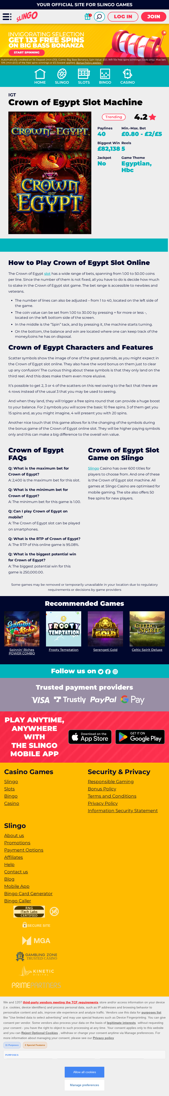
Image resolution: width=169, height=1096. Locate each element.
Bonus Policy (102, 788)
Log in (123, 17)
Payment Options (23, 850)
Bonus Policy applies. (88, 62)
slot (47, 274)
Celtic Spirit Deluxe (147, 650)
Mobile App (16, 886)
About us (14, 835)
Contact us (16, 871)
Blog (9, 879)
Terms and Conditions (112, 796)
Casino (127, 82)
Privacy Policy (103, 803)
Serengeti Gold (105, 650)
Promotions (17, 842)
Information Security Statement (123, 810)
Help (9, 864)
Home (40, 82)
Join (153, 17)
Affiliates (13, 857)
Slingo (62, 82)
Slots (84, 82)
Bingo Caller (17, 900)
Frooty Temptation (64, 650)
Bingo (105, 82)
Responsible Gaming (111, 781)
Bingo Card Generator (28, 893)
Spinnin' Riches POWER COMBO (22, 651)
